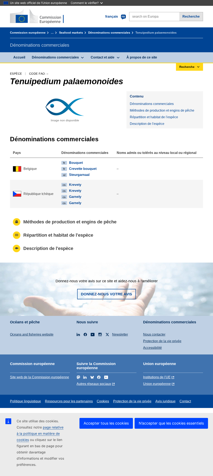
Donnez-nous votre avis (106, 294)
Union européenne (157, 384)
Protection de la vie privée (162, 341)
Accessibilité (152, 347)
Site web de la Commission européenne (39, 377)
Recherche (191, 16)
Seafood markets (71, 32)
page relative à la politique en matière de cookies (40, 433)
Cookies (103, 401)
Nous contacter (154, 334)
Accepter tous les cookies (106, 423)
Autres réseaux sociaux (94, 384)
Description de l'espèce (147, 123)
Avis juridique (165, 401)
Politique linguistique (25, 401)
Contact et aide (102, 57)
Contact (185, 401)
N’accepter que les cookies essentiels (171, 423)
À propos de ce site (141, 57)
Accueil (19, 57)
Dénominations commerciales (109, 32)
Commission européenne (28, 32)
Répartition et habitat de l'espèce (154, 117)
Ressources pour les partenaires (69, 401)
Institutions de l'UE (157, 377)
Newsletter (120, 334)
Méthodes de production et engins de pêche (162, 110)
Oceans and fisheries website (31, 334)
